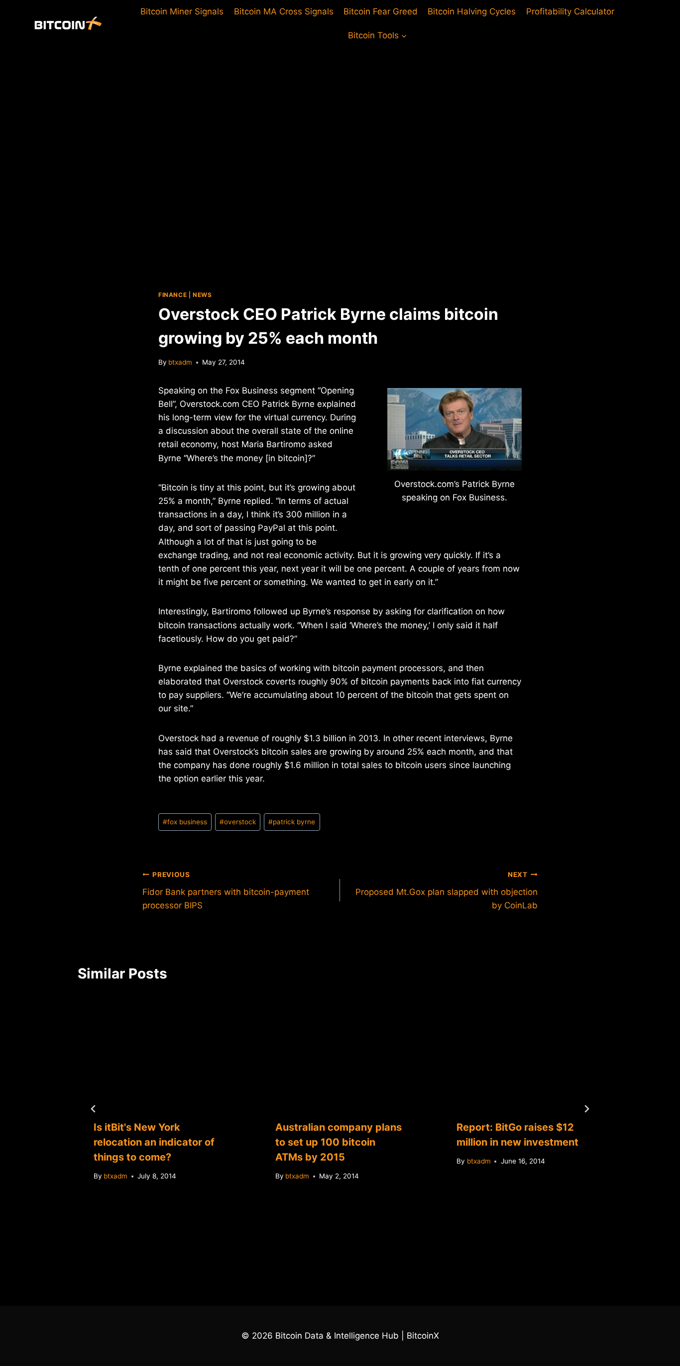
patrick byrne (291, 822)
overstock (238, 822)
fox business (185, 822)
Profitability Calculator (570, 11)
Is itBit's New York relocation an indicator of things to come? (154, 1142)
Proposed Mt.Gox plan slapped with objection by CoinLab (446, 890)
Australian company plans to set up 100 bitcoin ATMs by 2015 (338, 1142)
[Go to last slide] (94, 1109)
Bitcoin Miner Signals (182, 11)
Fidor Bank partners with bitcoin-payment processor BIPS (225, 890)
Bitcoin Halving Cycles (472, 11)
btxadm (180, 362)
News (202, 294)
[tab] (320, 1229)
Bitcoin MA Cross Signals (284, 11)
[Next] (586, 1109)
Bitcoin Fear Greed (380, 11)
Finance (172, 294)
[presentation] (158, 1049)
